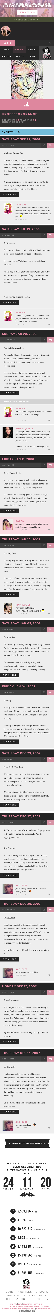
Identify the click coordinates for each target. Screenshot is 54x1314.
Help (9, 1299)
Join (6, 50)
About (21, 1299)
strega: (20, 204)
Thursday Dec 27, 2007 (21, 816)
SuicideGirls (46, 50)
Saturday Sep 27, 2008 (21, 139)
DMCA (20, 1304)
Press (35, 1299)
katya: (20, 521)
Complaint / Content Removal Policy (14, 1309)
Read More (9, 194)
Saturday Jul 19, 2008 (21, 229)
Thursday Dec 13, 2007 (21, 1052)
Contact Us (31, 1309)
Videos (20, 56)
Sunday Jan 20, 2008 (19, 333)
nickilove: (22, 605)
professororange (19, 114)
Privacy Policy (27, 1304)
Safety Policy (38, 1304)
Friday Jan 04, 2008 (18, 686)
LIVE (47, 1299)
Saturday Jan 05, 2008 (21, 623)
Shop (32, 56)
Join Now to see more (27, 1143)
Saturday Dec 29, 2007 (21, 753)
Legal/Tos (13, 1304)
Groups (32, 50)
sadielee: (21, 885)
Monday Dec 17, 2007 (19, 986)
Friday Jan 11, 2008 (18, 458)
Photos (6, 56)
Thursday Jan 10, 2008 (21, 539)
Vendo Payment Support (44, 1309)
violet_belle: (24, 428)
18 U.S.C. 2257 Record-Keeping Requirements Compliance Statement (26, 1306)
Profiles (19, 50)
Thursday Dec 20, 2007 (21, 903)
